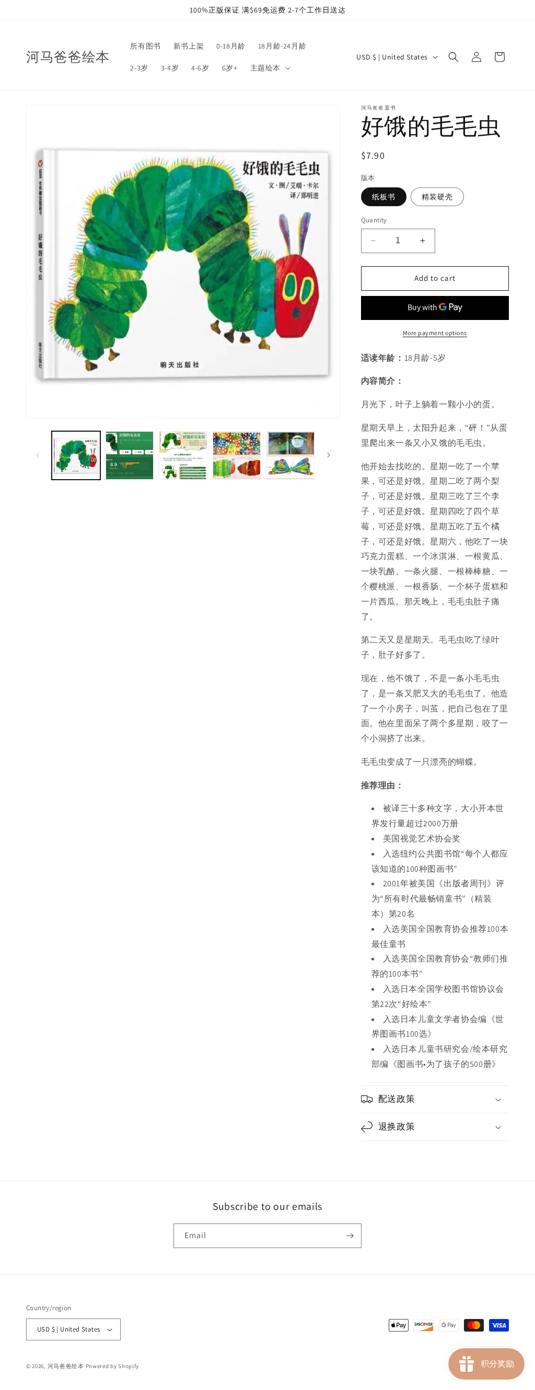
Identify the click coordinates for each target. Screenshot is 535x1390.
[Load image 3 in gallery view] (183, 455)
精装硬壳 (437, 196)
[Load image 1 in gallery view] (76, 455)
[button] (269, 68)
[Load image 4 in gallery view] (237, 455)
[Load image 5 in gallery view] (290, 455)
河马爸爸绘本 (66, 1366)
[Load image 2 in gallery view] (130, 455)
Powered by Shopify (112, 1366)
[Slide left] (37, 455)
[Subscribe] (349, 1235)
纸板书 (384, 196)
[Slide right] (328, 455)
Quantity (374, 220)
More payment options (435, 333)
